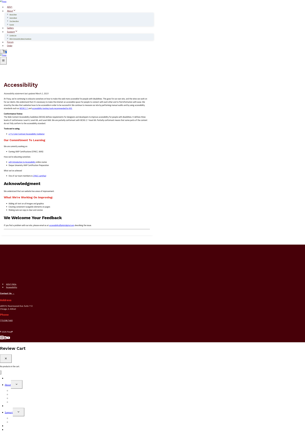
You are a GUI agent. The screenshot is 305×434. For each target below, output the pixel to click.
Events (12, 24)
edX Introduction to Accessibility (22, 162)
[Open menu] (3, 60)
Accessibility (11, 287)
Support (9, 412)
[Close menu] (0, 372)
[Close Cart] (6, 358)
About (8, 385)
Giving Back (13, 18)
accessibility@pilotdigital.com (61, 225)
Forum (10, 42)
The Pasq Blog (14, 21)
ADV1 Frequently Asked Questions (20, 39)
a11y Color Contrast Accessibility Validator (27, 134)
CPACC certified (39, 175)
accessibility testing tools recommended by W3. (52, 108)
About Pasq (13, 14)
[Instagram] (2, 338)
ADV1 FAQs (11, 284)
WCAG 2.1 (24, 108)
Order (9, 45)
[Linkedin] (5, 338)
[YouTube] (8, 338)
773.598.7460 (6, 320)
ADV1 (9, 7)
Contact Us (13, 35)
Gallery (10, 28)
